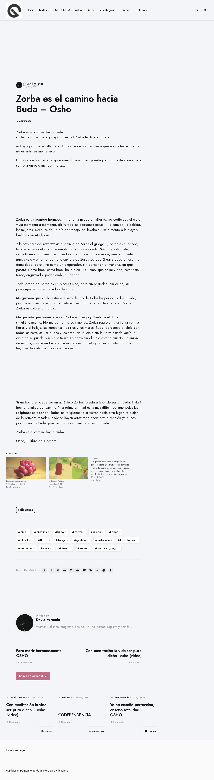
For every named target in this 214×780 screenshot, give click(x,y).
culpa (116, 532)
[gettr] (110, 570)
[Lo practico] (112, 469)
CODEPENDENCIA (74, 714)
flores (45, 540)
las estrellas (128, 540)
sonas (84, 548)
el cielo (26, 540)
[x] (44, 570)
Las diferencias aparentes (16, 480)
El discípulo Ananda (56, 480)
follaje (63, 540)
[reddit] (77, 570)
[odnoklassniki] (97, 570)
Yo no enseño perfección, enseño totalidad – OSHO (132, 709)
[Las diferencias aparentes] (26, 468)
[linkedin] (64, 570)
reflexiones (25, 510)
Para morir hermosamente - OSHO (40, 653)
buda (61, 532)
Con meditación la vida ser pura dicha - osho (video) (113, 653)
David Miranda (34, 84)
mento (67, 548)
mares (48, 548)
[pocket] (84, 570)
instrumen (105, 540)
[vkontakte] (90, 570)
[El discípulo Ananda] (68, 468)
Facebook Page (15, 750)
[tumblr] (71, 570)
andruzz (66, 697)
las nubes (28, 548)
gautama (82, 540)
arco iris (43, 532)
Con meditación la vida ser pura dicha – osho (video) (26, 709)
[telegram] (104, 570)
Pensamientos (96, 731)
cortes (79, 532)
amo (24, 532)
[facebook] (51, 570)
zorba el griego (109, 548)
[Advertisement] (107, 49)
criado (98, 532)
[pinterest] (57, 570)
